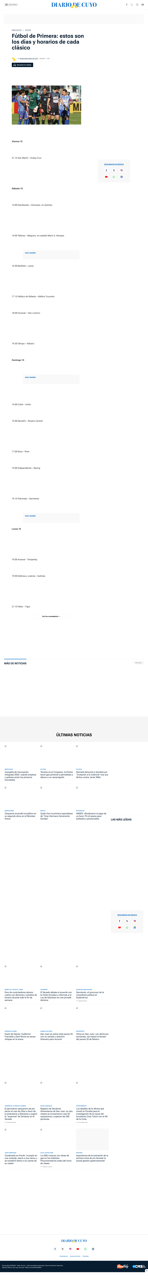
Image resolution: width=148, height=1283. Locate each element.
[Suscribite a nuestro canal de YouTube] (142, 4)
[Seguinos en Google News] (121, 177)
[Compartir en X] (136, 20)
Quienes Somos (75, 1256)
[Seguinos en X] (132, 5)
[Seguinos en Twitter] (114, 170)
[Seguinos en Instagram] (137, 5)
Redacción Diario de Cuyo (29, 58)
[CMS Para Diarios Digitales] (139, 1266)
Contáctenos (63, 1256)
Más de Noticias (15, 663)
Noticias (28, 30)
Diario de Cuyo (17, 30)
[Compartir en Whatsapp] (136, 27)
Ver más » (138, 663)
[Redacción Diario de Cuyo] (14, 58)
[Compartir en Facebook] (136, 13)
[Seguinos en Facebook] (126, 5)
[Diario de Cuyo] (74, 4)
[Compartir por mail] (136, 34)
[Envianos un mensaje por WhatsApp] (114, 177)
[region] (74, 19)
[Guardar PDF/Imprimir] (136, 41)
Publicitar (86, 1256)
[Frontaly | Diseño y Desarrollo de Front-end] (122, 1266)
